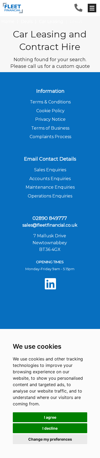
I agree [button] (50, 417)
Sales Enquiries (50, 169)
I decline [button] (50, 428)
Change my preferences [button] (50, 439)
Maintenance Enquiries (50, 187)
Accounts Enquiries (50, 178)
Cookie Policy (50, 110)
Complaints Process (50, 136)
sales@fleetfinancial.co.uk (49, 225)
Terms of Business (50, 128)
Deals (27, 21)
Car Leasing (51, 21)
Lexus (76, 21)
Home (7, 21)
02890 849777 (50, 218)
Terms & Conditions (50, 101)
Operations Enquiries (50, 196)
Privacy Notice (50, 119)
